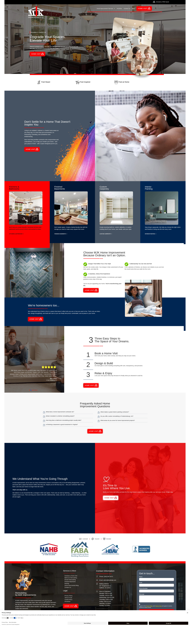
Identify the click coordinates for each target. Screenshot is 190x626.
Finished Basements (70, 581)
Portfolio (119, 8)
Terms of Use (68, 597)
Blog (133, 8)
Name (140, 576)
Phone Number (143, 588)
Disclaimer (67, 601)
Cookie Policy (68, 599)
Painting (67, 583)
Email (140, 582)
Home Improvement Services (105, 8)
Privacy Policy (69, 595)
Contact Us (127, 8)
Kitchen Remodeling (70, 579)
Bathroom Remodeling (71, 577)
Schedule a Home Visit (71, 576)
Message (141, 594)
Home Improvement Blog (72, 585)
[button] (6, 379)
